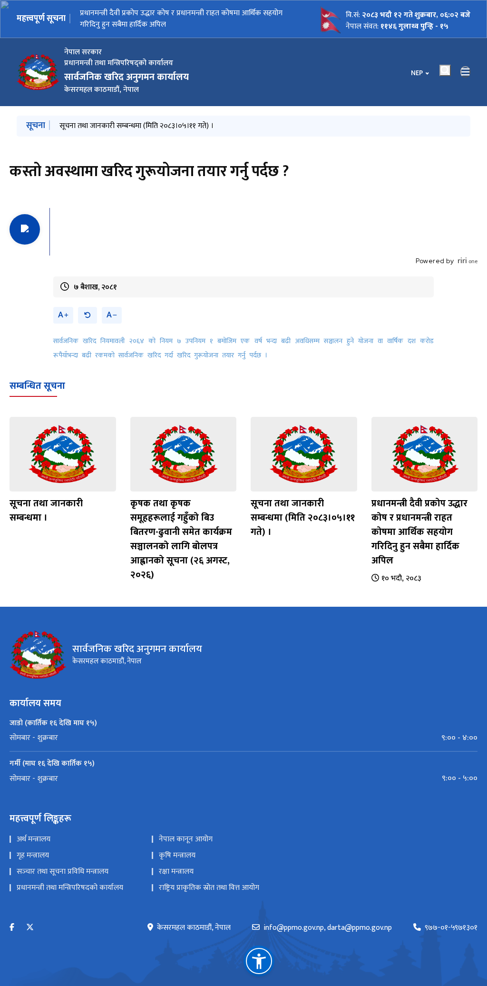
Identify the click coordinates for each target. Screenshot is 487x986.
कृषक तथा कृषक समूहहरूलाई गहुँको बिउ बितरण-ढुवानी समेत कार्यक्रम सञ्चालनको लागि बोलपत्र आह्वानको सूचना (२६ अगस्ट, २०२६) (181, 539)
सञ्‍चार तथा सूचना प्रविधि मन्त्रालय (62, 871)
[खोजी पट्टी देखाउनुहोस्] (445, 70)
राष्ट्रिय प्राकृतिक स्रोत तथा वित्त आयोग (209, 887)
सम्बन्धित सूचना (37, 386)
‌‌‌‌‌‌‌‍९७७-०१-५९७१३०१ (451, 928)
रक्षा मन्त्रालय (176, 871)
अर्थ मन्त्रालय (33, 839)
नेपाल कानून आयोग (186, 839)
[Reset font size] (87, 315)
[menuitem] (243, 738)
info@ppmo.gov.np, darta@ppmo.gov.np (327, 928)
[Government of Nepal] (38, 71)
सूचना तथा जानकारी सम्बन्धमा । (123, 18)
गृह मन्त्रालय (33, 855)
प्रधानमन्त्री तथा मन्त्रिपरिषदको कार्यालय (70, 887)
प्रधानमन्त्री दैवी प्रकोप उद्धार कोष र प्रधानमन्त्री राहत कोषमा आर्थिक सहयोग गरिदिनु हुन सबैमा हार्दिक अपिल (419, 532)
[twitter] (30, 927)
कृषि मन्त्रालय (177, 855)
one (467, 261)
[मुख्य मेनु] (465, 72)
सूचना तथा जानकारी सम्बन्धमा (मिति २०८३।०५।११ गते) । (136, 125)
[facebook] (12, 927)
